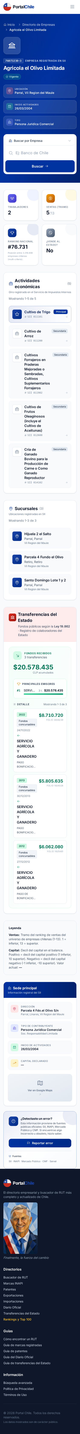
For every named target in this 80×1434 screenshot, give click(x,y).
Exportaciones (13, 1295)
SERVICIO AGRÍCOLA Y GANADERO (30, 690)
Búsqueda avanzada (17, 1383)
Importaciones (13, 1301)
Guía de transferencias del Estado (26, 1363)
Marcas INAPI (13, 1283)
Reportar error (42, 1143)
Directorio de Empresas (38, 24)
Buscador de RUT (15, 1277)
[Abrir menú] (72, 7)
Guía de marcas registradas (22, 1345)
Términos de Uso (15, 1395)
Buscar (37, 166)
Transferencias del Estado (21, 1313)
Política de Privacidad (18, 1389)
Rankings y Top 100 (17, 1319)
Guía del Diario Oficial (18, 1357)
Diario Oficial (12, 1307)
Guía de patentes (15, 1351)
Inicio (11, 24)
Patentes (9, 1289)
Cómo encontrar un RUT (20, 1339)
